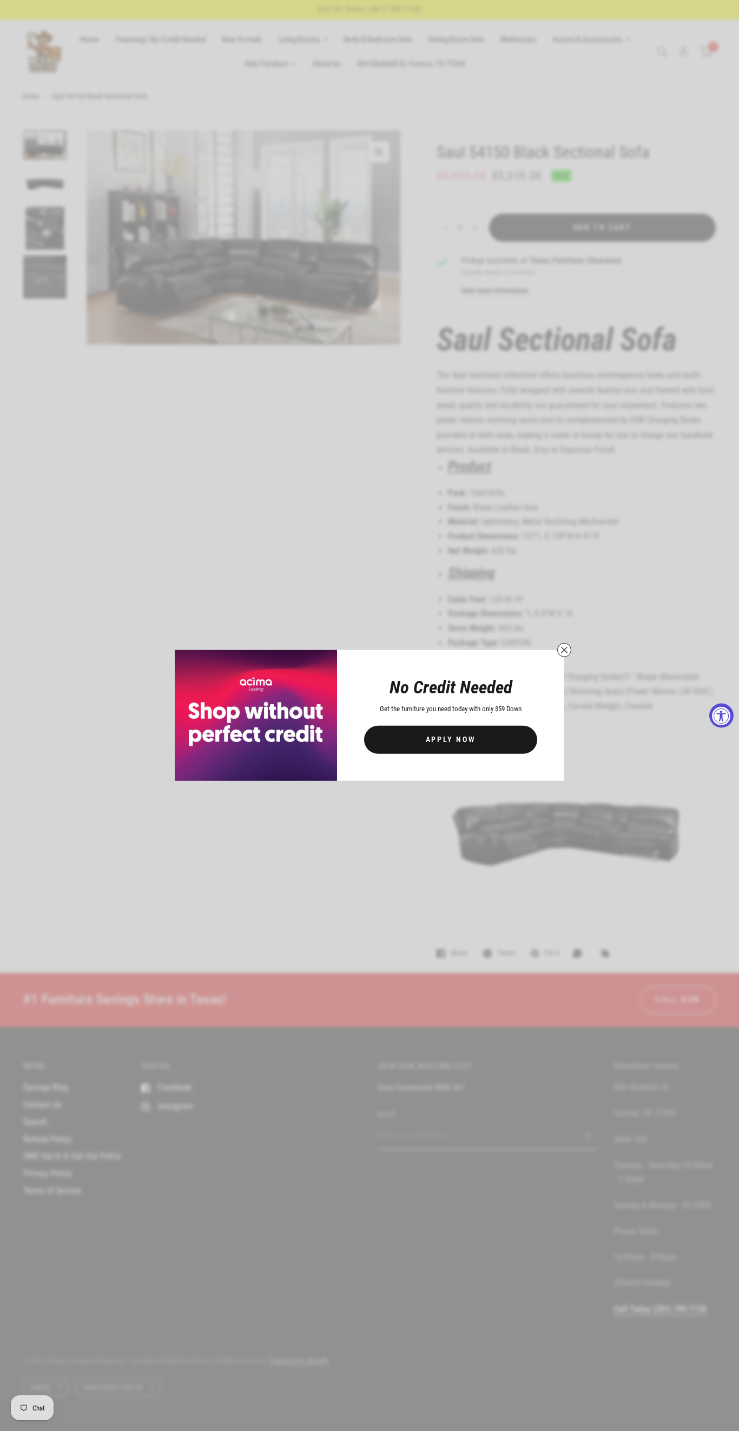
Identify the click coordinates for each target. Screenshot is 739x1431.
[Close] (564, 650)
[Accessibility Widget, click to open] (721, 716)
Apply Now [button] (451, 739)
